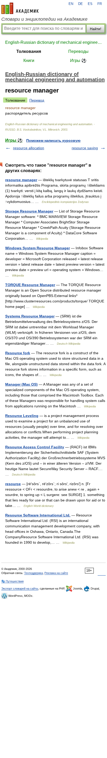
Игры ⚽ (78, 60)
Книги (28, 60)
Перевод (36, 100)
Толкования (28, 51)
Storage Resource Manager (29, 211)
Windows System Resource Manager (37, 248)
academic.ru (20, 8)
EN (71, 4)
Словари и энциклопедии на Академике (44, 19)
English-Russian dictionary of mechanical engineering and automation (53, 42)
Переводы (78, 51)
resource (13, 484)
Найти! (95, 29)
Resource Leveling (21, 416)
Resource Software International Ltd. (37, 515)
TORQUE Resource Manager (30, 285)
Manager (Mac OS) (21, 384)
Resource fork (17, 353)
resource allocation (28, 148)
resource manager (21, 180)
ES (90, 4)
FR (99, 4)
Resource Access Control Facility (34, 447)
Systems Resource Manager (30, 316)
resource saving (85, 148)
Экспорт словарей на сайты (19, 588)
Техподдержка (33, 573)
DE (80, 4)
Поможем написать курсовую (53, 140)
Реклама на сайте (56, 573)
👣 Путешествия (12, 581)
